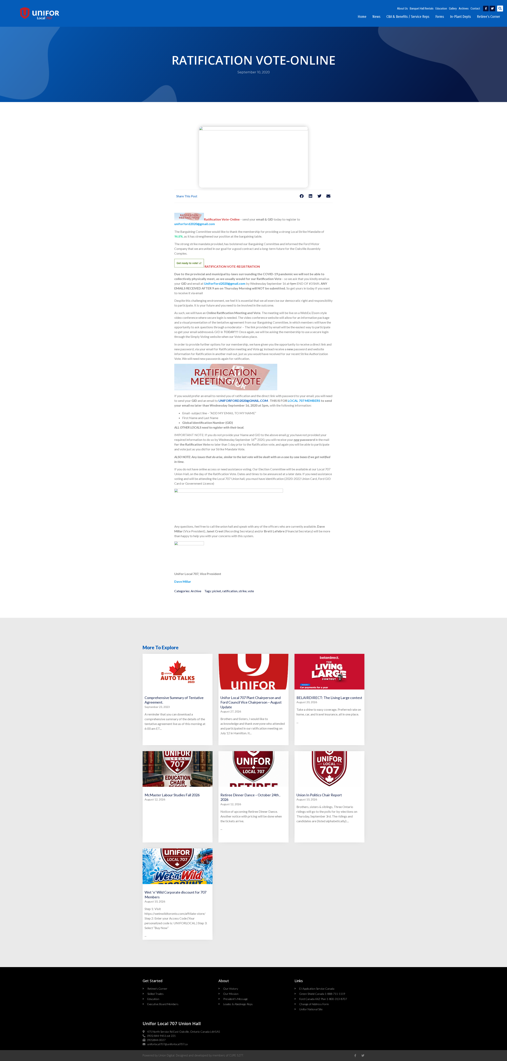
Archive (196, 591)
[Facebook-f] (486, 8)
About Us (402, 8)
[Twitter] (492, 8)
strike (243, 591)
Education (441, 8)
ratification (229, 591)
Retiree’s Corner (488, 16)
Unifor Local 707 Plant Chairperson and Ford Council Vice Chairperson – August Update (251, 702)
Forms (439, 16)
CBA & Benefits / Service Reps (407, 16)
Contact (475, 8)
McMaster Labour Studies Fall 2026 (172, 795)
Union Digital (166, 1055)
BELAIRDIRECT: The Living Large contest (329, 697)
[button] (500, 8)
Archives (464, 8)
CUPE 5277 (236, 1055)
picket (216, 591)
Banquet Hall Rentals (422, 8)
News (376, 16)
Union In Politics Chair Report (319, 795)
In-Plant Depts (460, 16)
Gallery (453, 8)
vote (251, 591)
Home (362, 16)
